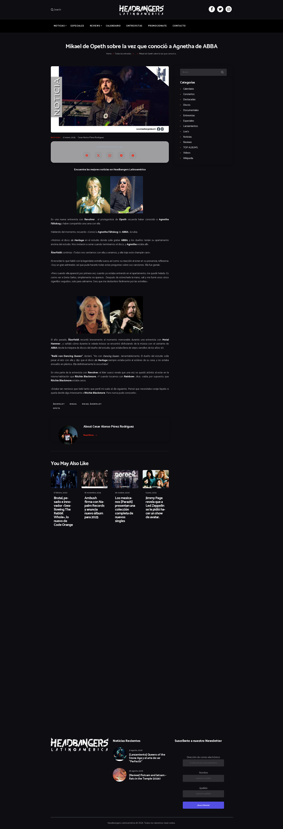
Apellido (203, 788)
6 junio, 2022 (151, 492)
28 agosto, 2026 (136, 771)
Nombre (203, 773)
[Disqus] (74, 538)
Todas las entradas (123, 54)
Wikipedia (188, 158)
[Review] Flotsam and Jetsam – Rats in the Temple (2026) (147, 777)
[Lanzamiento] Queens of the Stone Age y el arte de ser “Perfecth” (147, 758)
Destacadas (189, 99)
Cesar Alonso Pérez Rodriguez (91, 137)
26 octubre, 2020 (122, 492)
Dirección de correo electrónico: (203, 757)
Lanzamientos (190, 126)
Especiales (188, 121)
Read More (88, 435)
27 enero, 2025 (69, 137)
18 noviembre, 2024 (92, 492)
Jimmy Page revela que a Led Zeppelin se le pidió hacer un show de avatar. (155, 507)
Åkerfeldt (59, 404)
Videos (186, 153)
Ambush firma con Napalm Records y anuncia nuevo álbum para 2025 (94, 507)
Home (108, 54)
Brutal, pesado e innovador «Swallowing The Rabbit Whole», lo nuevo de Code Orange (63, 511)
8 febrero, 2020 (60, 492)
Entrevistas (189, 116)
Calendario (188, 89)
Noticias (56, 137)
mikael (73, 404)
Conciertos (189, 94)
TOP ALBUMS (190, 147)
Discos (186, 105)
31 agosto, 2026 (136, 750)
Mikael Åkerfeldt (92, 404)
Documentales (191, 110)
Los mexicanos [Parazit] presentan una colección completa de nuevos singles (125, 509)
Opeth (56, 408)
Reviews (187, 142)
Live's (186, 132)
